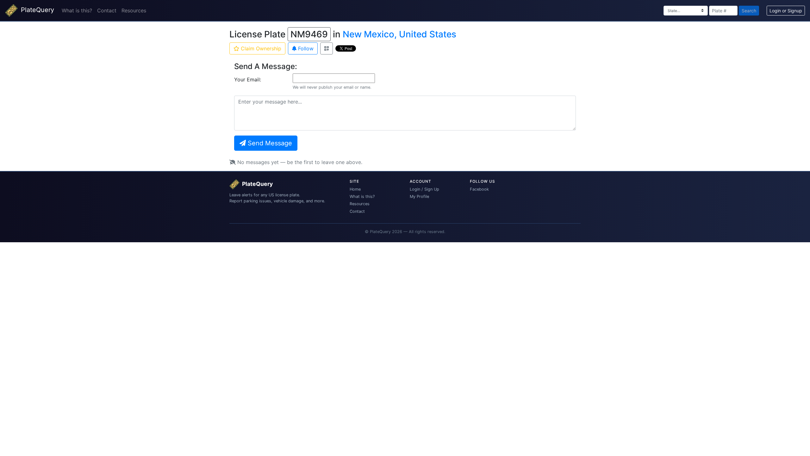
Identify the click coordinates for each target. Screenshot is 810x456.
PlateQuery (36, 10)
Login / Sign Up (424, 189)
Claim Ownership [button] (260, 48)
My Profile (419, 196)
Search (749, 10)
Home (355, 189)
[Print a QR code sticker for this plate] (326, 48)
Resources (134, 10)
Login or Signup (786, 10)
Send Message (269, 143)
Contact (106, 10)
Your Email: (247, 79)
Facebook (479, 189)
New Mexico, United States (399, 34)
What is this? (77, 10)
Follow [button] (305, 48)
